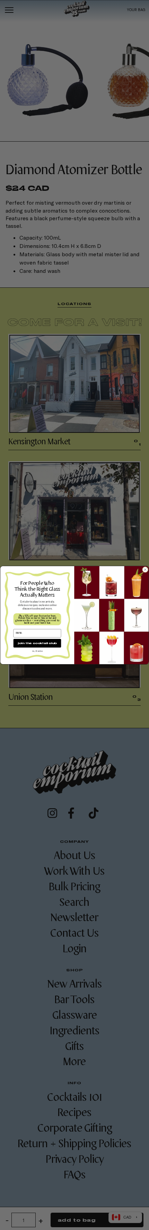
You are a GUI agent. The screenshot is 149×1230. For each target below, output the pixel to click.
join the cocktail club (37, 643)
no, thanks (37, 650)
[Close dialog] (145, 569)
